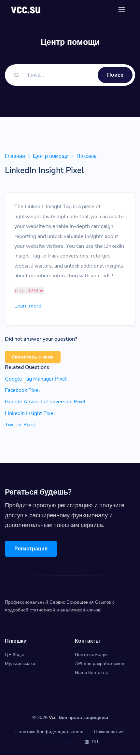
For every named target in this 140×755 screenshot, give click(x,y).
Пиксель (86, 156)
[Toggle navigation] (121, 9)
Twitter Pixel (20, 424)
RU (94, 742)
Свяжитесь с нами (33, 357)
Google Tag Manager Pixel (36, 379)
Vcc (52, 717)
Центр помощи (51, 156)
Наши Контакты (91, 673)
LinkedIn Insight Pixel (30, 413)
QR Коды (14, 654)
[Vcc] (26, 9)
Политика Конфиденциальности (49, 732)
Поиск (115, 75)
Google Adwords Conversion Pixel (45, 401)
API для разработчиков (99, 664)
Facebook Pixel (22, 390)
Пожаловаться (109, 732)
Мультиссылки (20, 664)
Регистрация (31, 548)
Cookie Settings (58, 742)
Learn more (27, 305)
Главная (15, 156)
